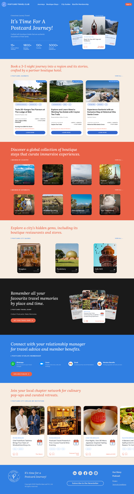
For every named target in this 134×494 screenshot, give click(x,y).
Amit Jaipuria (101, 321)
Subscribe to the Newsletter (85, 483)
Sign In (128, 4)
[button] (28, 258)
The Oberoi (39, 454)
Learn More (30, 132)
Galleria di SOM (110, 454)
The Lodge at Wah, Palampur (100, 47)
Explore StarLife (20, 374)
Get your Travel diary (22, 320)
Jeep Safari (86, 43)
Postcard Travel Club (111, 318)
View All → (119, 76)
